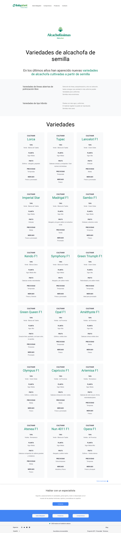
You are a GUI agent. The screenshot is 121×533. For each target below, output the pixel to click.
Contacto (64, 5)
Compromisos (48, 5)
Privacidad (99, 531)
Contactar (60, 504)
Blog (107, 527)
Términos (105, 531)
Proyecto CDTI (91, 531)
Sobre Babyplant (36, 5)
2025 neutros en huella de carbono (61, 523)
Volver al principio (101, 481)
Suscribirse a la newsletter (60, 531)
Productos (57, 5)
